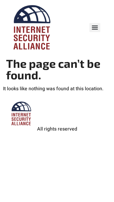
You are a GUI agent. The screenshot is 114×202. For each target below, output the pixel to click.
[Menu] (94, 27)
